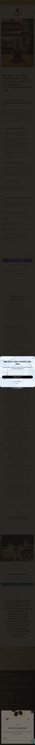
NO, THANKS (17, 381)
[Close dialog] (33, 358)
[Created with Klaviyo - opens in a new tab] (17, 388)
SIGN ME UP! (17, 377)
